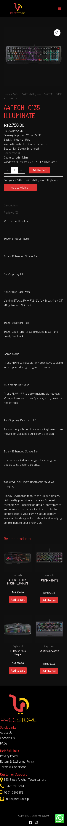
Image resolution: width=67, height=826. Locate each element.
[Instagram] (36, 822)
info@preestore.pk (17, 799)
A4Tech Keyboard (33, 94)
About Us (6, 733)
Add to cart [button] (18, 599)
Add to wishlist (20, 187)
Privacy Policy (9, 756)
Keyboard (52, 180)
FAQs (3, 743)
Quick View (17, 568)
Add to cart (40, 170)
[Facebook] (30, 822)
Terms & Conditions (13, 767)
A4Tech (17, 94)
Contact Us (7, 738)
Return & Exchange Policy (17, 761)
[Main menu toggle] (59, 8)
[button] (57, 32)
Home (7, 94)
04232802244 (14, 786)
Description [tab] (11, 205)
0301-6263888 (13, 792)
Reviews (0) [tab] (11, 212)
